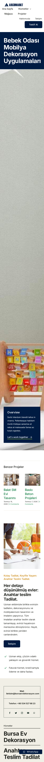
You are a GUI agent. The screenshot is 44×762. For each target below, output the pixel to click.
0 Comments (14, 504)
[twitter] (15, 713)
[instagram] (22, 713)
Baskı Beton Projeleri (31, 494)
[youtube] (28, 713)
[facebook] (9, 713)
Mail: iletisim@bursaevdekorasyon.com (22, 692)
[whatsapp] (34, 713)
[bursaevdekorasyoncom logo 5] (14, 4)
